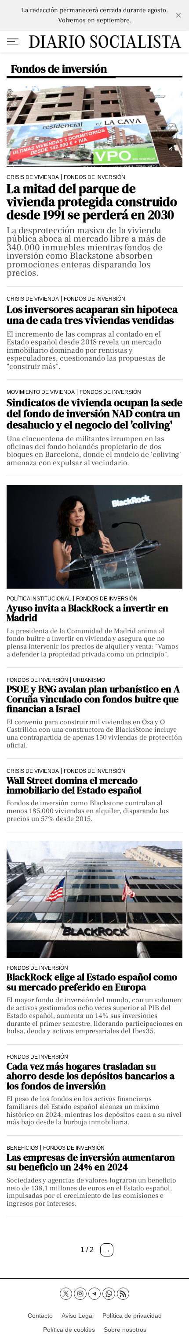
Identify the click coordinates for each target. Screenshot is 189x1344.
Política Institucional (39, 598)
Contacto (40, 1315)
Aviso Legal (78, 1315)
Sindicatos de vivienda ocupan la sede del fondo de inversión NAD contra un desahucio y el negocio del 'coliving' (94, 413)
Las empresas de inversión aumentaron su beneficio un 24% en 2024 (91, 1162)
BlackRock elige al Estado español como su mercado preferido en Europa (92, 981)
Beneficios (22, 1148)
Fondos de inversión (94, 177)
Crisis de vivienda (33, 177)
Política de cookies (69, 1329)
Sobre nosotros (125, 1329)
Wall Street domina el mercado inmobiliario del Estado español (74, 785)
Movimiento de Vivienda (41, 392)
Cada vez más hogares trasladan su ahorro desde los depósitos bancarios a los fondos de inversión (90, 1076)
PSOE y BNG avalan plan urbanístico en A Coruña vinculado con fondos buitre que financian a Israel (93, 699)
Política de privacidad (132, 1315)
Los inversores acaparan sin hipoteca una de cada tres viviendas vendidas (92, 315)
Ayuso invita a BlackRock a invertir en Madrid (87, 613)
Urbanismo (89, 680)
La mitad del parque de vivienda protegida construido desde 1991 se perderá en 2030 (92, 202)
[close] (178, 15)
